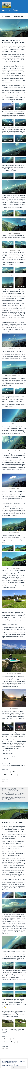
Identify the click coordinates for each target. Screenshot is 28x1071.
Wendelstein (4, 799)
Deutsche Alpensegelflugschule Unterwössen (9, 790)
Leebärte (13, 793)
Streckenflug (20, 796)
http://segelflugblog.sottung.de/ (17, 765)
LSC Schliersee (18, 793)
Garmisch (23, 790)
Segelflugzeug (15, 796)
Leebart (8, 793)
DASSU (11, 789)
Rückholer (19, 794)
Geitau (3, 792)
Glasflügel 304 (8, 792)
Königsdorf (4, 793)
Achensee (22, 788)
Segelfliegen (4, 796)
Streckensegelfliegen (6, 797)
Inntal (23, 792)
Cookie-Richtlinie (16, 1065)
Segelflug (10, 796)
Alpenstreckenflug (6, 789)
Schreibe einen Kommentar (14, 799)
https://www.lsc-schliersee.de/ (9, 624)
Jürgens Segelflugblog (11, 10)
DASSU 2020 (13, 788)
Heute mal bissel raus (12, 822)
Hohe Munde (14, 792)
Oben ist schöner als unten (11, 794)
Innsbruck (19, 792)
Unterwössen (12, 798)
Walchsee (18, 798)
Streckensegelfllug (15, 797)
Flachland (19, 790)
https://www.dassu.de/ (7, 753)
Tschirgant (7, 798)
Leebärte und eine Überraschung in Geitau (13, 41)
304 (18, 788)
